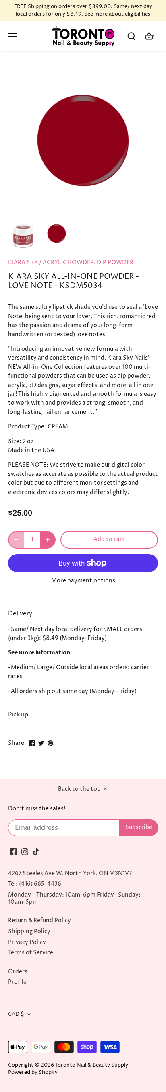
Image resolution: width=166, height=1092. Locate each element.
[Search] (131, 36)
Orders (17, 971)
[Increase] (47, 539)
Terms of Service (30, 952)
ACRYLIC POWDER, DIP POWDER (88, 262)
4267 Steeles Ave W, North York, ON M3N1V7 (70, 873)
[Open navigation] (12, 36)
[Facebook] (13, 851)
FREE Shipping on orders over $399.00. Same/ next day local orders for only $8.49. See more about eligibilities (83, 10)
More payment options (83, 581)
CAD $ (16, 1014)
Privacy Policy (27, 942)
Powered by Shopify (33, 1072)
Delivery (20, 614)
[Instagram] (24, 851)
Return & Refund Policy (39, 920)
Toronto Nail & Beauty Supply (91, 1065)
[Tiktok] (36, 851)
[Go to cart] (149, 36)
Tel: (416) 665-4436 (34, 884)
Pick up (18, 715)
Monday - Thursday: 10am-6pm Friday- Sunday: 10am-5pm (74, 898)
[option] (23, 233)
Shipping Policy (29, 931)
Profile (17, 982)
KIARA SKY (23, 262)
